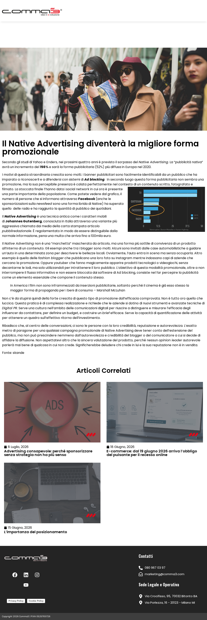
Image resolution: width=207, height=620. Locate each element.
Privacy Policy (15, 600)
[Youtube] (26, 585)
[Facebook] (15, 575)
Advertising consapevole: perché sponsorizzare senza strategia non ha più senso (48, 453)
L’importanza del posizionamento (35, 531)
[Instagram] (37, 575)
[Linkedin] (26, 575)
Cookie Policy (36, 600)
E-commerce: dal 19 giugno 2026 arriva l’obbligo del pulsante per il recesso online (152, 453)
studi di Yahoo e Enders (39, 162)
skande (18, 352)
